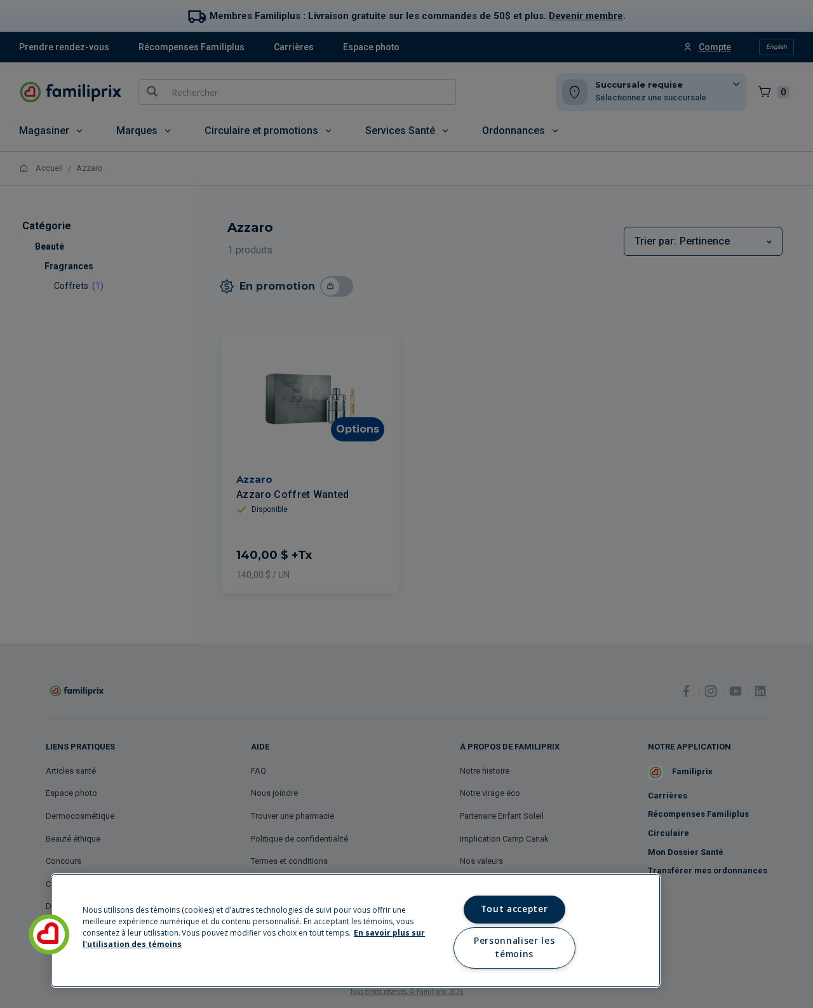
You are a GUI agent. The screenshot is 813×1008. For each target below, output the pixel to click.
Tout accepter (514, 909)
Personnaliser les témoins (514, 947)
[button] (49, 934)
